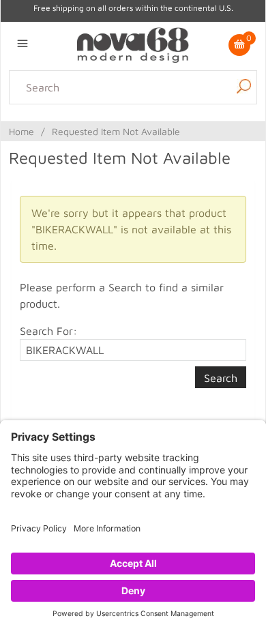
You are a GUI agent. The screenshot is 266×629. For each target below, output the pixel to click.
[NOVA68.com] (133, 44)
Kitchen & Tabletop (165, 129)
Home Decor (84, 129)
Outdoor (236, 129)
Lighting (30, 129)
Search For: (48, 331)
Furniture (107, 146)
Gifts (145, 146)
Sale (170, 146)
